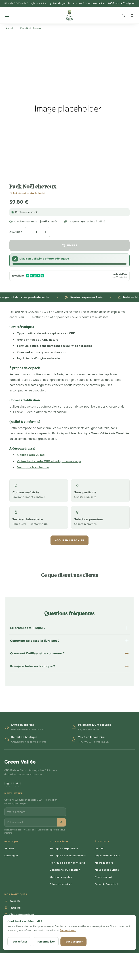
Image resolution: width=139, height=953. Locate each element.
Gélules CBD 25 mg (31, 455)
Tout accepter (73, 941)
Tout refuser (19, 941)
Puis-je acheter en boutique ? (32, 666)
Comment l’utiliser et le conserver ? (37, 653)
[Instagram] (8, 783)
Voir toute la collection (33, 467)
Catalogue (11, 855)
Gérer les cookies (61, 884)
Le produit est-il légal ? (27, 628)
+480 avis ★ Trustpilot (121, 3)
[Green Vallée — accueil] (69, 15)
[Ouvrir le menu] (7, 15)
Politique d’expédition (64, 848)
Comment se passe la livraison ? (34, 640)
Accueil (9, 28)
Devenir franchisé (106, 884)
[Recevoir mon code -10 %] (61, 822)
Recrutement (103, 877)
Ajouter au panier (69, 540)
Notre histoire (104, 862)
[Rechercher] (123, 15)
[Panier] (132, 15)
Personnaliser (46, 941)
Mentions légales (61, 877)
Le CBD (99, 848)
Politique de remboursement (68, 855)
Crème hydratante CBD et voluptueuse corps (49, 461)
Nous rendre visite (107, 869)
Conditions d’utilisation (65, 869)
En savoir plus (68, 930)
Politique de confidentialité (67, 862)
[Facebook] (17, 783)
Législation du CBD (107, 855)
